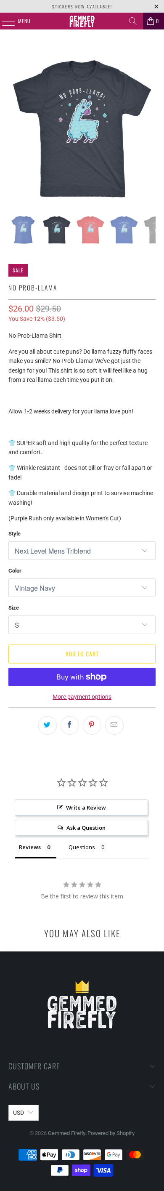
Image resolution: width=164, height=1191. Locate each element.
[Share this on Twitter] (47, 725)
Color (14, 571)
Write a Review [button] (86, 807)
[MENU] (4, 21)
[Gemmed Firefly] (82, 21)
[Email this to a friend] (114, 725)
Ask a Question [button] (86, 827)
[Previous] (14, 128)
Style (14, 533)
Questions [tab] (82, 847)
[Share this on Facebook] (70, 725)
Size (13, 608)
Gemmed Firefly (66, 1133)
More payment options (82, 696)
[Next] (149, 128)
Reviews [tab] (30, 847)
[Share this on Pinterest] (92, 725)
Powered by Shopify (111, 1133)
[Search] (133, 21)
